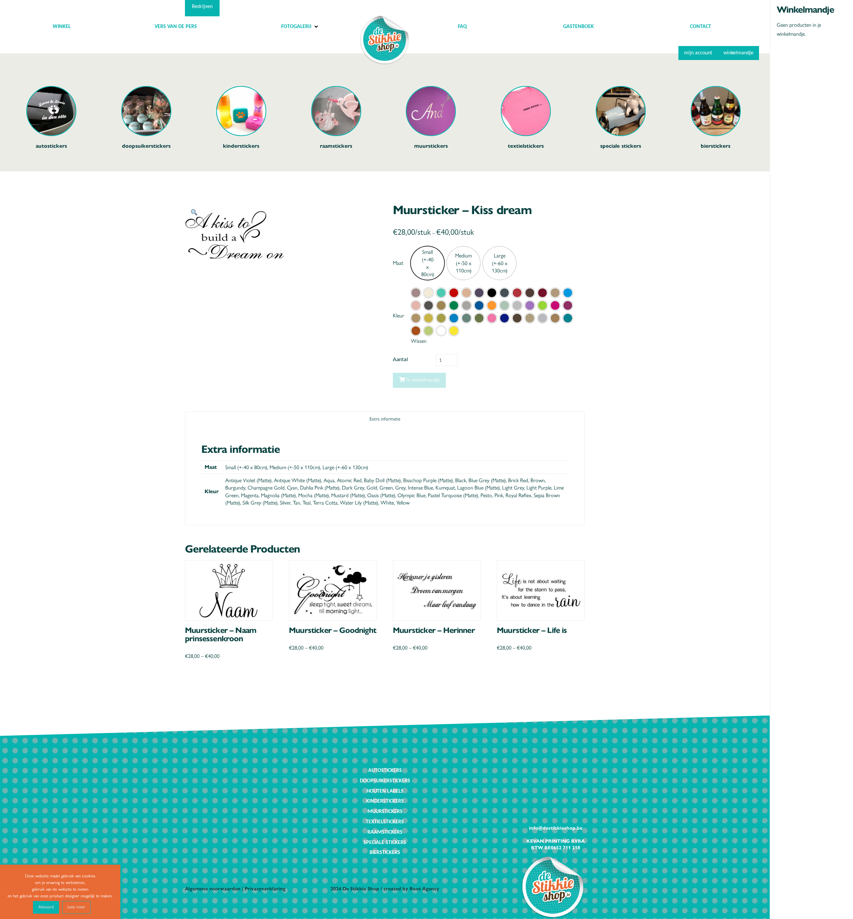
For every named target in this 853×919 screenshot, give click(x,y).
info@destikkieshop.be (555, 827)
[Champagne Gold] (555, 293)
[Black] (492, 293)
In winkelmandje (423, 379)
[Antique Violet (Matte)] (416, 293)
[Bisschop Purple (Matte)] (479, 293)
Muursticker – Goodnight (332, 629)
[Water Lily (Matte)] (428, 331)
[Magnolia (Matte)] (568, 305)
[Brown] (530, 293)
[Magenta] (555, 305)
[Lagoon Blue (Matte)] (504, 305)
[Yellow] (454, 331)
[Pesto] (479, 318)
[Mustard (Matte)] (428, 318)
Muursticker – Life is (532, 629)
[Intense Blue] (479, 305)
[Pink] (492, 318)
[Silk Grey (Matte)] (530, 318)
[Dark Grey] (428, 305)
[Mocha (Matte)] (416, 318)
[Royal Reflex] (504, 318)
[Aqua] (441, 293)
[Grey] (466, 305)
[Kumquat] (492, 305)
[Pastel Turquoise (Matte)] (466, 318)
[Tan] (555, 318)
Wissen (418, 340)
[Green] (454, 305)
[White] (441, 331)
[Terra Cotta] (416, 331)
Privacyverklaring (265, 888)
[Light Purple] (530, 305)
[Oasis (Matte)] (441, 318)
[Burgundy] (542, 293)
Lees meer (76, 906)
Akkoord (46, 906)
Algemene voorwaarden (213, 888)
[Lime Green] (542, 305)
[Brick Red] (517, 293)
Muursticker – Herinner (434, 629)
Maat (398, 262)
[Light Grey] (517, 305)
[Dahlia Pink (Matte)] (416, 305)
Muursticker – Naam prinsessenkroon (220, 634)
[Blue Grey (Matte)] (504, 293)
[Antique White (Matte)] (428, 293)
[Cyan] (568, 293)
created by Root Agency (411, 888)
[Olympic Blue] (454, 318)
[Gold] (441, 305)
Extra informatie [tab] (385, 418)
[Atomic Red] (454, 293)
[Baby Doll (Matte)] (466, 293)
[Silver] (542, 318)
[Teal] (568, 318)
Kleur (398, 315)
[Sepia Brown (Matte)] (517, 318)
